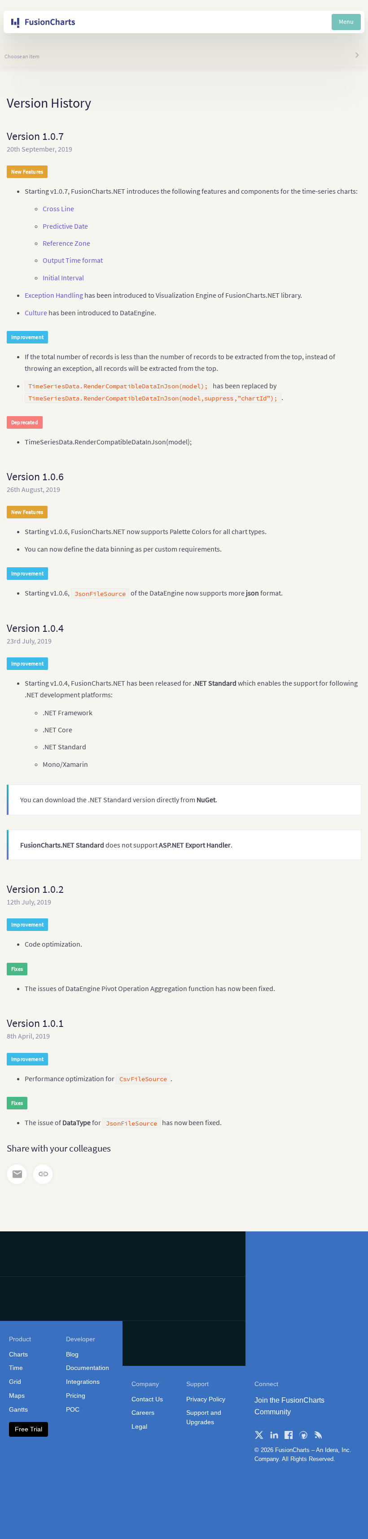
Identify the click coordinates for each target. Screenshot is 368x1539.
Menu (346, 21)
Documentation (87, 1367)
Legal (139, 1426)
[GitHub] (303, 1434)
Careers (142, 1412)
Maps (17, 1395)
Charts (18, 1354)
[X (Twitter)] (258, 1434)
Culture (36, 312)
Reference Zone (66, 243)
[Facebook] (288, 1434)
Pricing (75, 1395)
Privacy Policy (205, 1399)
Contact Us (147, 1399)
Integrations (83, 1381)
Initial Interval (63, 277)
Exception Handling (54, 295)
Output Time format (73, 260)
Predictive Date (65, 226)
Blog (72, 1354)
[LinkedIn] (273, 1434)
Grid (15, 1381)
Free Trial (28, 1429)
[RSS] (318, 1434)
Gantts (18, 1409)
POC (72, 1409)
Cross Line (58, 208)
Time (16, 1367)
